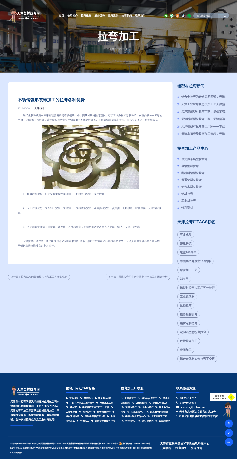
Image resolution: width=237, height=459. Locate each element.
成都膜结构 (141, 402)
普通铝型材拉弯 (191, 180)
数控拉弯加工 (188, 341)
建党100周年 (188, 252)
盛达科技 (186, 243)
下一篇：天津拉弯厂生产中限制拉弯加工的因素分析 (138, 276)
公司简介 (72, 15)
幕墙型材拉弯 (190, 166)
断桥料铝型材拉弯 (193, 173)
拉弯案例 (113, 15)
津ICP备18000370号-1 (108, 443)
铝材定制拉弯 (188, 323)
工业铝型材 (187, 296)
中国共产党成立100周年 (195, 261)
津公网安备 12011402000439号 (136, 443)
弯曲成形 (186, 234)
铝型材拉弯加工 (149, 398)
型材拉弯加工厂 (160, 402)
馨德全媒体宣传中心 (135, 416)
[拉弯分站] (228, 442)
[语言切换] (229, 424)
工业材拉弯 (188, 200)
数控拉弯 (186, 305)
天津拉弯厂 (40, 108)
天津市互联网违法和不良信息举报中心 (184, 443)
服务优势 (99, 15)
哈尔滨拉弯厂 (138, 411)
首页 (61, 15)
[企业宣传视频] (228, 409)
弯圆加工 (186, 349)
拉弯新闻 (127, 15)
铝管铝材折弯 (188, 314)
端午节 (184, 279)
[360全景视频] (229, 432)
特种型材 (187, 207)
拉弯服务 (86, 15)
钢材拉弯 (187, 193)
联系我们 (140, 15)
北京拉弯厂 (130, 398)
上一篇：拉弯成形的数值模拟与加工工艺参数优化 (39, 276)
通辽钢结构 (147, 421)
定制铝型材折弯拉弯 (193, 332)
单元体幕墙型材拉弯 (194, 159)
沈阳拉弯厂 (131, 407)
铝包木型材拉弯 (191, 186)
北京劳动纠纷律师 (159, 411)
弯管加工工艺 (188, 270)
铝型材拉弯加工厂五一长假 (197, 287)
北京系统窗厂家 (159, 416)
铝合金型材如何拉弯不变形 (197, 358)
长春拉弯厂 (147, 407)
